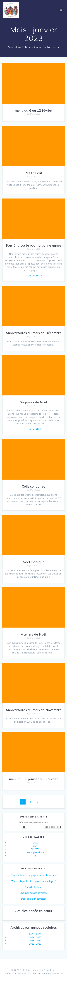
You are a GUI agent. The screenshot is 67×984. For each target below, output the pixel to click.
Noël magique (33, 562)
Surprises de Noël (33, 402)
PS (35, 855)
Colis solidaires (33, 486)
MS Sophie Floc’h (35, 852)
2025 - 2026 (35, 934)
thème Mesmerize (53, 973)
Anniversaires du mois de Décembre (33, 333)
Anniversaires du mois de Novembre (33, 710)
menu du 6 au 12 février (33, 110)
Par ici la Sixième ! (34, 887)
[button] (24, 826)
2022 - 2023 (35, 943)
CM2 (35, 842)
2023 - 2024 (35, 940)
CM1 (35, 845)
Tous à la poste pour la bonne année (33, 245)
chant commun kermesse (33, 898)
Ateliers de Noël (33, 634)
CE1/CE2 (35, 849)
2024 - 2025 (35, 937)
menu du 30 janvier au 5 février (33, 779)
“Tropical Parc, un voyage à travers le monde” (33, 875)
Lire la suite (33, 275)
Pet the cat (33, 173)
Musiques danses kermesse (34, 892)
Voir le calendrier (52, 826)
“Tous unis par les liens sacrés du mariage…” (33, 881)
